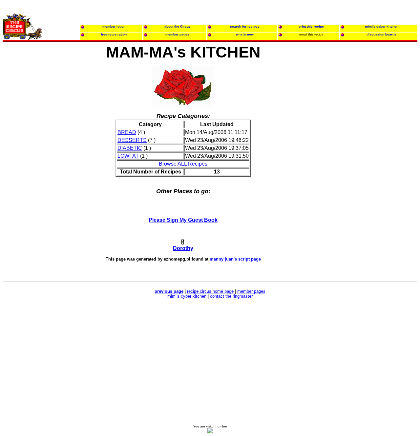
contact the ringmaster (231, 296)
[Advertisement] (390, 180)
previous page (169, 291)
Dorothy (183, 248)
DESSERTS (132, 140)
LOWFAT (128, 156)
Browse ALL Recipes (183, 164)
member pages (251, 291)
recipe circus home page (210, 291)
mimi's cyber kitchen (186, 296)
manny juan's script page (235, 259)
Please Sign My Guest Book (183, 220)
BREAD (126, 132)
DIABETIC (129, 148)
